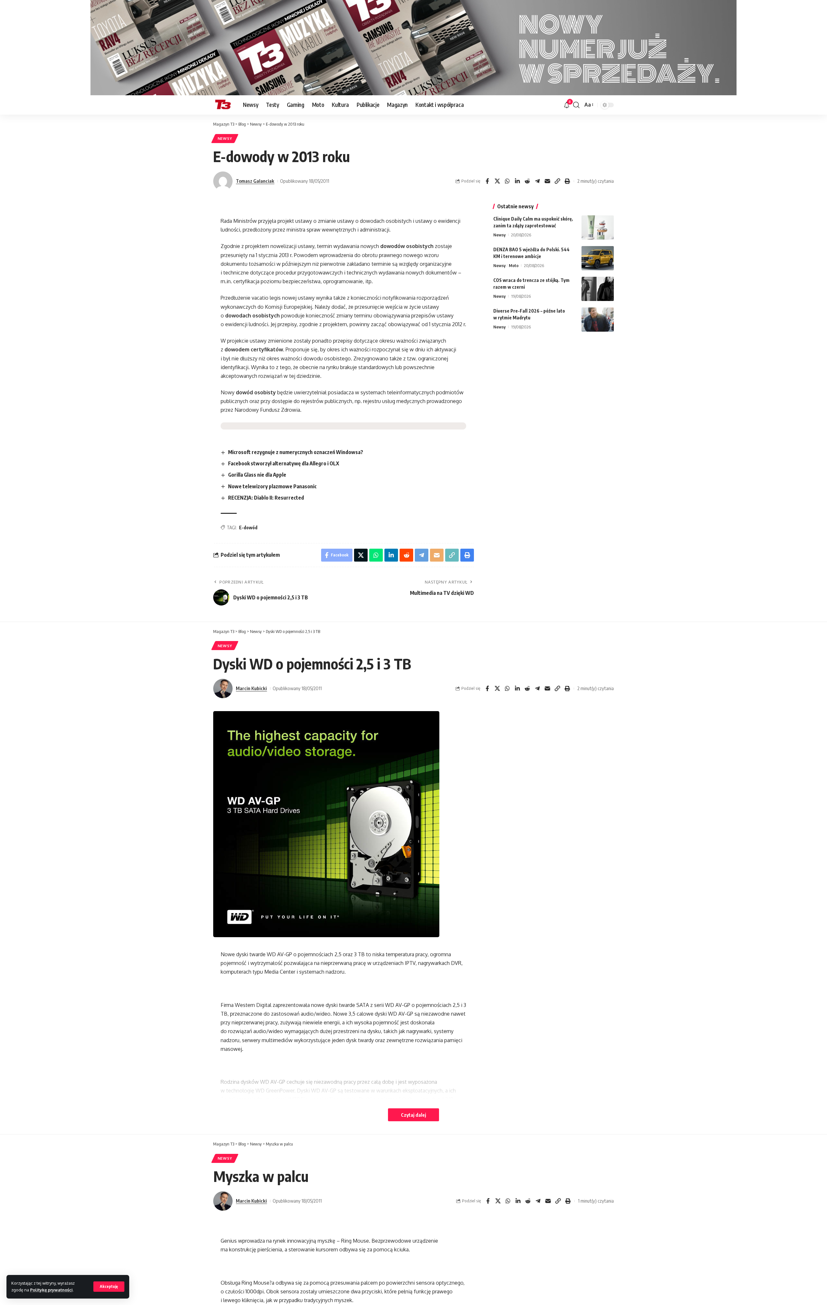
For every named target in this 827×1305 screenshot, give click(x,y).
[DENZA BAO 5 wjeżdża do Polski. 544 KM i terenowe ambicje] (597, 258)
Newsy (225, 138)
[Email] (547, 181)
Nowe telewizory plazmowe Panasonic (272, 486)
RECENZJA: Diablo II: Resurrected (266, 497)
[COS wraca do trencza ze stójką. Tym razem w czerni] (597, 289)
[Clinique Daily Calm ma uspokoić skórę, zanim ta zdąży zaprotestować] (597, 227)
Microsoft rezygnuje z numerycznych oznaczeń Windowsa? (295, 452)
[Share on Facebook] (487, 181)
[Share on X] (497, 181)
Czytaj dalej (413, 1115)
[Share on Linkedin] (517, 181)
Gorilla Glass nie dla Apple (257, 474)
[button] (108, 1286)
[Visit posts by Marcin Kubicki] (223, 688)
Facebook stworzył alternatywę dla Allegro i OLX (283, 463)
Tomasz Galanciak (255, 181)
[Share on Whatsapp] (507, 181)
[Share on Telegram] (537, 181)
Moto (513, 265)
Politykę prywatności (51, 1289)
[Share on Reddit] (527, 181)
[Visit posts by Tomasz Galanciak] (223, 181)
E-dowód (248, 527)
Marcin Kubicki (251, 688)
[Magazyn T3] (223, 105)
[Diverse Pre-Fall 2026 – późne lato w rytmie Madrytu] (597, 319)
